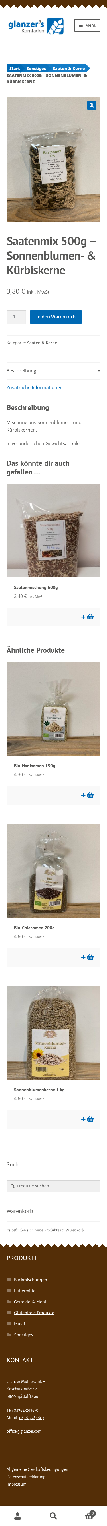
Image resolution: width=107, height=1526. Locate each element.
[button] (91, 105)
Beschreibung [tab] (21, 371)
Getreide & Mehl (30, 1302)
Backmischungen (30, 1279)
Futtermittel (25, 1290)
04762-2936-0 (26, 1410)
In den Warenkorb (56, 317)
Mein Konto (18, 1516)
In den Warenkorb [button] (90, 617)
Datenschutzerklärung (26, 1477)
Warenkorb (82, 1511)
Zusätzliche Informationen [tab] (35, 387)
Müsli (19, 1323)
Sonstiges (36, 68)
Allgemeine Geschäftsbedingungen (37, 1469)
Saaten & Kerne (69, 68)
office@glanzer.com (24, 1431)
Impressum (17, 1484)
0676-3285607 (31, 1417)
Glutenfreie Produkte (34, 1312)
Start (14, 68)
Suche (53, 1516)
